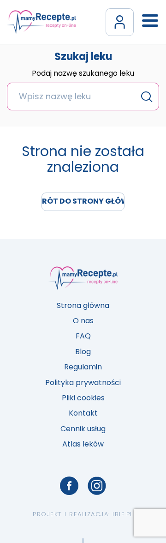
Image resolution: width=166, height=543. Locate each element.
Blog (83, 351)
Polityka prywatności (83, 382)
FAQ (83, 336)
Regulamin (83, 367)
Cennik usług (83, 428)
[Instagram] (97, 486)
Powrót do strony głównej (83, 201)
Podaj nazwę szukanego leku (83, 73)
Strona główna (83, 305)
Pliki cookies (83, 397)
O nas (83, 320)
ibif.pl (123, 514)
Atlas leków (83, 444)
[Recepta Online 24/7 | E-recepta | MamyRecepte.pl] (41, 22)
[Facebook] (69, 486)
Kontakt (83, 413)
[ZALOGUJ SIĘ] (120, 22)
